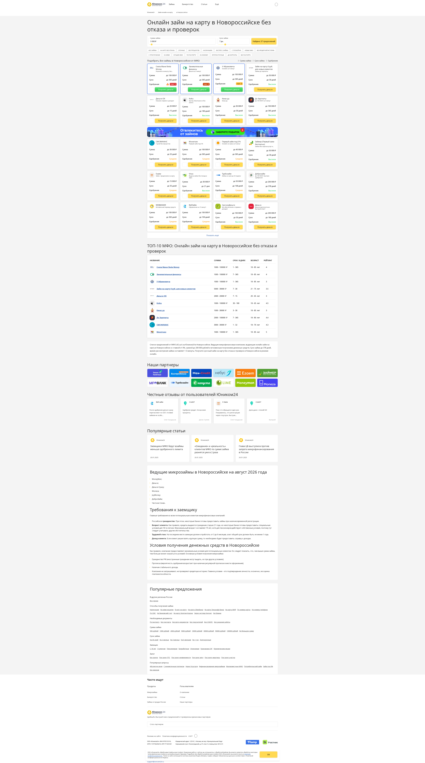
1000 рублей (164, 631)
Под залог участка (228, 658)
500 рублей (154, 631)
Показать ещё (212, 235)
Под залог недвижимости (181, 658)
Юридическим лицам (222, 649)
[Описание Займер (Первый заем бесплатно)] (250, 164)
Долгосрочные (205, 640)
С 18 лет (153, 649)
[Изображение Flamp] (252, 742)
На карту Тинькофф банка (214, 610)
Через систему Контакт (203, 613)
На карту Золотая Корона (183, 613)
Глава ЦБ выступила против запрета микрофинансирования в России (256, 449)
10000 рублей (197, 631)
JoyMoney (156, 495)
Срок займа (260, 61)
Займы (172, 4)
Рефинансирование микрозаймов (212, 666)
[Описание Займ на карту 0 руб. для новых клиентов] (250, 89)
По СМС (153, 613)
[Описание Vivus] (184, 196)
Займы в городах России (156, 702)
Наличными (154, 610)
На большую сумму (246, 631)
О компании (184, 692)
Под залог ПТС (164, 658)
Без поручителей (196, 622)
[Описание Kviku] (184, 121)
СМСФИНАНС (162, 325)
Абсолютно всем (156, 666)
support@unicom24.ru (155, 762)
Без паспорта (166, 622)
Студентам (161, 649)
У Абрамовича (163, 281)
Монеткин (161, 332)
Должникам (194, 649)
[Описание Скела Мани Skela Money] (151, 89)
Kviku (159, 303)
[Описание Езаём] (151, 196)
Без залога (154, 658)
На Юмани (217, 613)
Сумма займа (245, 61)
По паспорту (154, 622)
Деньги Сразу (158, 487)
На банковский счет (164, 613)
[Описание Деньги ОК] (151, 121)
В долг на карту (181, 610)
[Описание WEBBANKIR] (151, 227)
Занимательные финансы (169, 274)
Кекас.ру (161, 310)
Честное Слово (158, 503)
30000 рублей (209, 631)
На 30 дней (154, 640)
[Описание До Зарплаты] (250, 121)
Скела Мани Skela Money (168, 267)
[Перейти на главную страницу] (156, 4)
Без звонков (154, 670)
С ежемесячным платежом (174, 666)
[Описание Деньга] (250, 227)
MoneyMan (156, 479)
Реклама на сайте (154, 736)
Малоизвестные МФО (234, 666)
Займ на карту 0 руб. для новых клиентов (176, 289)
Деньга (155, 483)
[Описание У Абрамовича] (217, 89)
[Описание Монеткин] (184, 164)
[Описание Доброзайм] (250, 196)
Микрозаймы (152, 692)
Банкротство (187, 4)
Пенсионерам (172, 649)
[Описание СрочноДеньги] (217, 227)
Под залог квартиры (212, 658)
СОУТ (190, 736)
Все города (154, 601)
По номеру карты (243, 610)
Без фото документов (180, 622)
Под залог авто (197, 658)
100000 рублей (232, 631)
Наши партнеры (186, 702)
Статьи (204, 4)
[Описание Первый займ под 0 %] (217, 164)
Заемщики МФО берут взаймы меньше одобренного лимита (167, 448)
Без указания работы (222, 622)
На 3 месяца (175, 640)
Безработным (184, 649)
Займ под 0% (268, 666)
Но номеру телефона (260, 610)
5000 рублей (186, 631)
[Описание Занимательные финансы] (184, 89)
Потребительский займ (253, 666)
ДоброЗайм (157, 499)
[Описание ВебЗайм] (184, 227)
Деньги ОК (162, 296)
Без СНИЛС (208, 622)
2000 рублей (175, 631)
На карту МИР (230, 610)
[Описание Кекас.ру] (217, 121)
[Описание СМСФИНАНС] (151, 164)
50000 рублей (220, 631)
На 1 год (195, 640)
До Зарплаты (163, 317)
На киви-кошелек (167, 610)
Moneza (155, 491)
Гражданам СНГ (206, 649)
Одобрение (273, 61)
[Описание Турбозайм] (217, 196)
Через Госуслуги (191, 666)
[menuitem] (173, 4)
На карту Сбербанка (195, 610)
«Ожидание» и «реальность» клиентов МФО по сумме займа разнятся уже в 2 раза (212, 449)
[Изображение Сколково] (270, 742)
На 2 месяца (164, 640)
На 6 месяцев (186, 640)
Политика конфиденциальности (174, 736)
